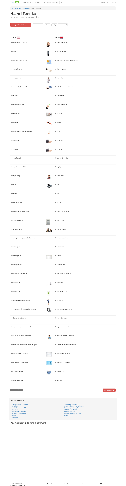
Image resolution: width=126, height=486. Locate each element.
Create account (104, 2)
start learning (21, 24)
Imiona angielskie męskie (71, 408)
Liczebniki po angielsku (19, 411)
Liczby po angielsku (70, 411)
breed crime (15, 406)
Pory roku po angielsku (19, 413)
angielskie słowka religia (19, 408)
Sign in (114, 2)
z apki (14, 415)
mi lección (15, 417)
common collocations (70, 410)
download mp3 (38, 25)
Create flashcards (27, 2)
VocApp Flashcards (16, 483)
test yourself (63, 25)
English (20, 390)
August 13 (67, 415)
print (48, 25)
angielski (13, 390)
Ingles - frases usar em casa (72, 413)
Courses (37, 2)
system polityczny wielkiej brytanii (74, 406)
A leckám (15, 410)
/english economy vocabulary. (21, 404)
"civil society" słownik (70, 404)
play (54, 25)
